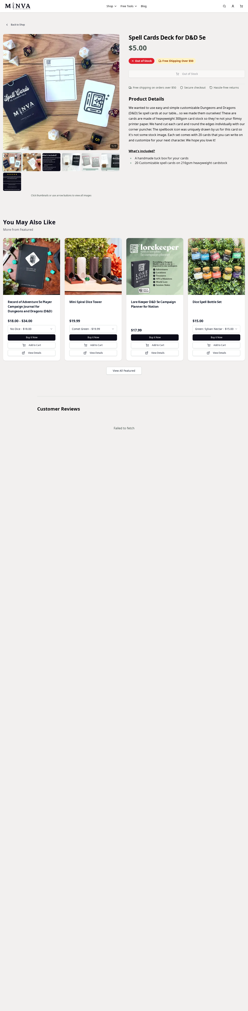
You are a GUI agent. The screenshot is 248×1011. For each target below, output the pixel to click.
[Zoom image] (114, 39)
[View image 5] (91, 162)
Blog (144, 6)
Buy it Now (31, 337)
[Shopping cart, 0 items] (241, 6)
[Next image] (114, 92)
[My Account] (232, 6)
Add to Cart (35, 345)
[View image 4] (71, 162)
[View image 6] (110, 162)
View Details (34, 352)
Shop (110, 6)
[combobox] (31, 329)
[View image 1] (12, 162)
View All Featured (124, 370)
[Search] (224, 6)
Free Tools (127, 6)
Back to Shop (18, 24)
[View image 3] (51, 162)
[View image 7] (12, 182)
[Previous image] (8, 92)
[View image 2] (32, 162)
